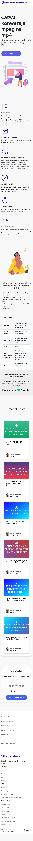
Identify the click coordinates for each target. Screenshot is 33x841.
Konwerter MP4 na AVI (7, 717)
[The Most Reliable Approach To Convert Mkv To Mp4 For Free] (16, 549)
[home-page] (12, 2)
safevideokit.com (6, 824)
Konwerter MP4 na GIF (7, 725)
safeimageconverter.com (8, 821)
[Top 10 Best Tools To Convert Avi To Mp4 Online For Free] (16, 587)
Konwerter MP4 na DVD (7, 721)
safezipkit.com (5, 811)
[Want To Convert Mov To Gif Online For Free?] (16, 510)
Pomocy (3, 774)
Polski (27, 830)
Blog (2, 777)
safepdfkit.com (5, 804)
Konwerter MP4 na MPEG (8, 739)
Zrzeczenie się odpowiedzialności (11, 797)
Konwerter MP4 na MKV (7, 730)
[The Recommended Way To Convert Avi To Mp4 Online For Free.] (16, 429)
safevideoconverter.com (8, 831)
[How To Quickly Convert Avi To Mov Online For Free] (16, 625)
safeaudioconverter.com (8, 817)
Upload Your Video (11, 54)
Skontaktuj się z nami (7, 794)
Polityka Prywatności (7, 791)
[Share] (26, 3)
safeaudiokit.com (6, 814)
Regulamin (4, 780)
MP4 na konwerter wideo (8, 743)
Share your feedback (16, 697)
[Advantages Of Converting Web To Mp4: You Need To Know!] (16, 470)
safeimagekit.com (6, 808)
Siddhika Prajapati (16, 454)
